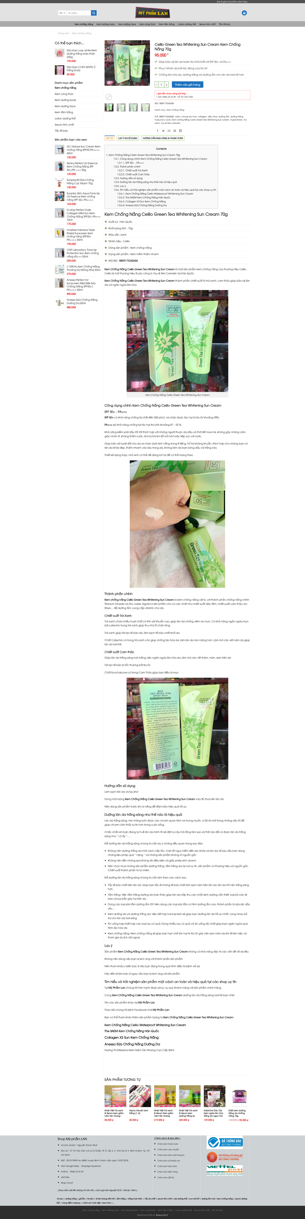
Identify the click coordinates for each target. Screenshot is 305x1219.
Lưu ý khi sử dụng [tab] (128, 138)
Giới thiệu (65, 1177)
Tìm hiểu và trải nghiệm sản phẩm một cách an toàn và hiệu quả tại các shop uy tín (165, 189)
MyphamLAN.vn (146, 1214)
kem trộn (107, 1202)
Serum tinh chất (207, 24)
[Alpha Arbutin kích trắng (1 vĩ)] (140, 1096)
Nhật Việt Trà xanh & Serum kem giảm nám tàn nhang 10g (114, 1114)
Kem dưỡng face (127, 24)
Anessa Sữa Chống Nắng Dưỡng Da (142, 205)
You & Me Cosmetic (170, 122)
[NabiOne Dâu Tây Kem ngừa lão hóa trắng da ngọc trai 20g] (215, 1096)
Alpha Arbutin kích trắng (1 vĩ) (138, 1111)
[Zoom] (109, 97)
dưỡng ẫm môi (208, 1198)
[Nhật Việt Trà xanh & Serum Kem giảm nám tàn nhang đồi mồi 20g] (165, 1096)
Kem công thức (147, 24)
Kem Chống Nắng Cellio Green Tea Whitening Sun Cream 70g (143, 154)
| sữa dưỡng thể (179, 1198)
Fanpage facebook (91, 1165)
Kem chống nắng (84, 24)
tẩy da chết (150, 1198)
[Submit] (93, 13)
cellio (177, 116)
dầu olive (212, 116)
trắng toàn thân (135, 1198)
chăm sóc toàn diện (91, 1202)
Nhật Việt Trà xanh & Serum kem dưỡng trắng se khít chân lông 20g (188, 1114)
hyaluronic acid (162, 119)
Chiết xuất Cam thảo (133, 174)
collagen (202, 116)
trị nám (90, 1198)
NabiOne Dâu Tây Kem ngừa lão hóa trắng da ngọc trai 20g (213, 1114)
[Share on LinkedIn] (180, 130)
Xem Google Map (70, 1165)
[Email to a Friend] (169, 130)
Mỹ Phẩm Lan (146, 1002)
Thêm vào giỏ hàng (187, 84)
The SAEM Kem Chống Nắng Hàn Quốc (143, 197)
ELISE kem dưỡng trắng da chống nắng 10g (237, 1113)
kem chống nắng (225, 1198)
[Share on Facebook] (157, 130)
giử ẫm (81, 1198)
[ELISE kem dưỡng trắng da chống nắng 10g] (239, 1096)
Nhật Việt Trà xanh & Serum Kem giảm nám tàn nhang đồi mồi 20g (163, 1114)
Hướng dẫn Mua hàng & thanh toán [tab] (163, 138)
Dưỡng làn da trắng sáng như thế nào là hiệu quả (145, 181)
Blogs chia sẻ (67, 1182)
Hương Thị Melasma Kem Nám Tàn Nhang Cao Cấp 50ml (139, 1050)
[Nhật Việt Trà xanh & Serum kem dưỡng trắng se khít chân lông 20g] (190, 1096)
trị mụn (60, 1198)
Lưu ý (120, 185)
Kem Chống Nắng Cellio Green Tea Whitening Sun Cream (200, 119)
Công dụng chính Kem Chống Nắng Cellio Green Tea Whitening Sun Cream (160, 158)
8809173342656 (166, 116)
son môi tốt (194, 1198)
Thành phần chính (127, 166)
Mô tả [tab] (109, 138)
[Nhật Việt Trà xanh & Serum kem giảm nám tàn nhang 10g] (115, 1096)
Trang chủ (63, 33)
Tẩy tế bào (224, 24)
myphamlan (236, 119)
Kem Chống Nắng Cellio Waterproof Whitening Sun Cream (155, 193)
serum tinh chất (165, 1198)
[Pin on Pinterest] (174, 130)
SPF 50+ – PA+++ (130, 162)
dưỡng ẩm (224, 116)
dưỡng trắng (236, 116)
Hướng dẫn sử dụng (128, 178)
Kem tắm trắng (167, 24)
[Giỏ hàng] (244, 13)
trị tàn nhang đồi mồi (105, 1198)
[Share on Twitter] (163, 130)
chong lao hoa (189, 116)
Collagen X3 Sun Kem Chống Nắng (141, 201)
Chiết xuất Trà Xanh (132, 170)
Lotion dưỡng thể (187, 24)
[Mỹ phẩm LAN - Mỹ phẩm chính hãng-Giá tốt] (152, 12)
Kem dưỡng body (106, 24)
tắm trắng (121, 1198)
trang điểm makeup (71, 1202)
